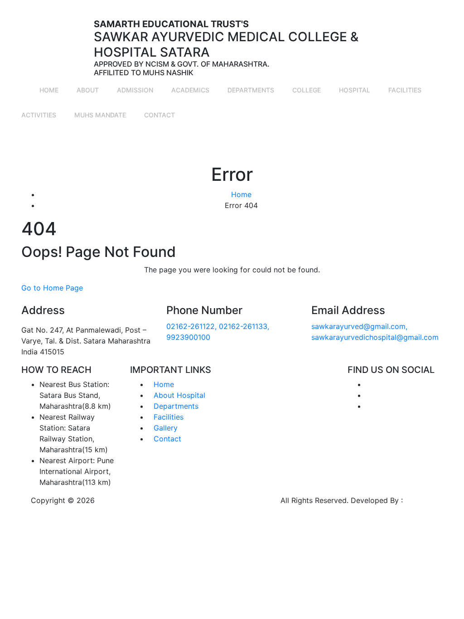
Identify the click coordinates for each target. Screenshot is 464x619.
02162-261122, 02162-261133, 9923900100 (101, 5)
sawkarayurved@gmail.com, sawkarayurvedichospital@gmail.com (303, 5)
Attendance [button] (58, 140)
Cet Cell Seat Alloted (337, 145)
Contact (159, 115)
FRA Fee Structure (397, 145)
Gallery (187, 140)
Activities (38, 115)
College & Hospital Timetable (118, 145)
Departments (250, 90)
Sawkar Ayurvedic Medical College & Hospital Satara (187, 500)
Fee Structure (222, 145)
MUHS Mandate (100, 115)
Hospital (354, 90)
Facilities (404, 90)
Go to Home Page (52, 287)
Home (48, 90)
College (306, 90)
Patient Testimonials (272, 145)
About (88, 90)
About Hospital (179, 395)
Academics (190, 90)
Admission (135, 90)
